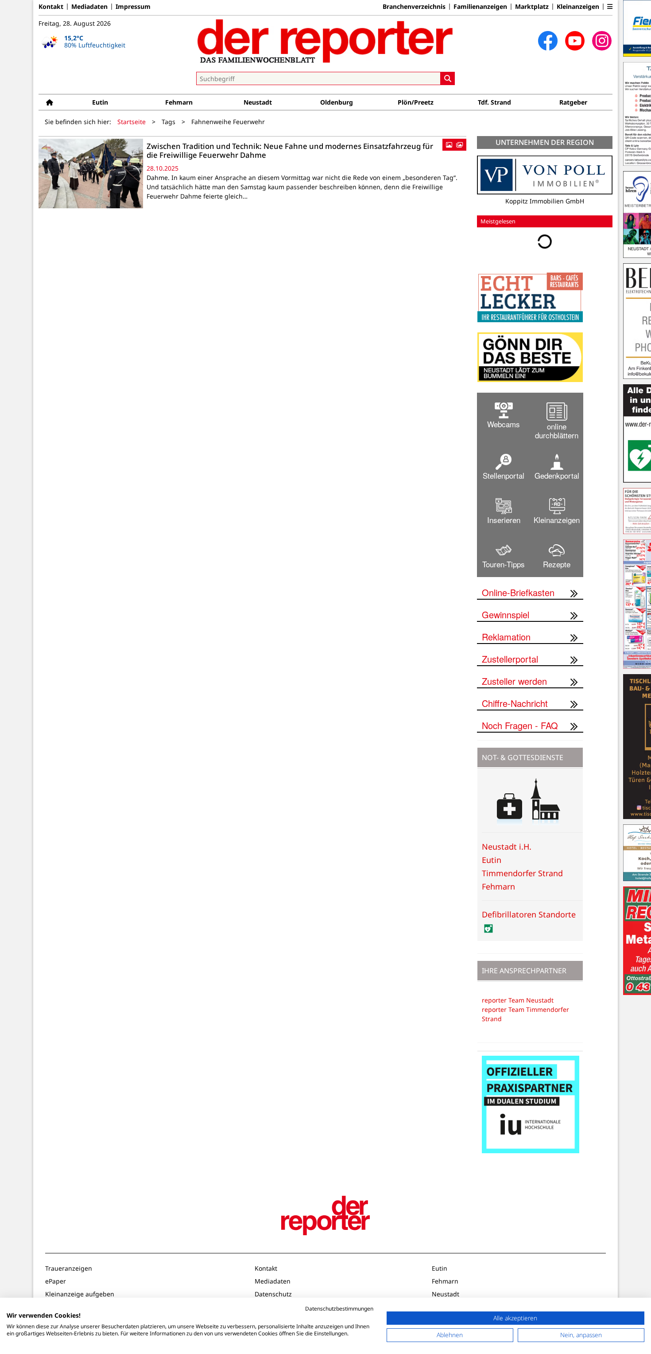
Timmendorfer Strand (522, 873)
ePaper (55, 1281)
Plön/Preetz (416, 102)
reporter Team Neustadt (518, 1000)
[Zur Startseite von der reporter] (325, 41)
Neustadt (258, 102)
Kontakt (51, 7)
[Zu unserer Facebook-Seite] (548, 41)
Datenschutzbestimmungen (339, 1308)
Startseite (131, 121)
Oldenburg (336, 102)
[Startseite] (49, 102)
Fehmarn (179, 102)
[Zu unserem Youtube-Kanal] (575, 41)
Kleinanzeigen (578, 7)
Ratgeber (573, 102)
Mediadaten (89, 7)
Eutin (100, 102)
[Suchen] (448, 78)
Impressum (133, 7)
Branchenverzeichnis (414, 7)
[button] (609, 7)
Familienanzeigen (480, 7)
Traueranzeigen (68, 1268)
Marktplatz (532, 7)
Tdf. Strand (494, 102)
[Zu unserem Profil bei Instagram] (602, 41)
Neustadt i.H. (506, 846)
